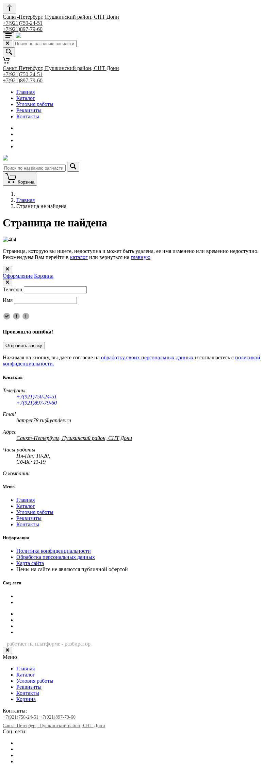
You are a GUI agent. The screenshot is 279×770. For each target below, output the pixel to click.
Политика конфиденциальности (53, 551)
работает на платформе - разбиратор (49, 644)
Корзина (43, 276)
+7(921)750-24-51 (23, 23)
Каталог (25, 98)
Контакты (27, 116)
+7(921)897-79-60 (23, 29)
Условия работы (34, 104)
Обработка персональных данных (55, 557)
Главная (25, 92)
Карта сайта (30, 563)
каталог (79, 257)
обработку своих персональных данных (147, 357)
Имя (8, 300)
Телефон (12, 289)
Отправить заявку (23, 345)
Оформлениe (18, 276)
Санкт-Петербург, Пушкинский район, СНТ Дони (61, 17)
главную (140, 257)
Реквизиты (29, 110)
